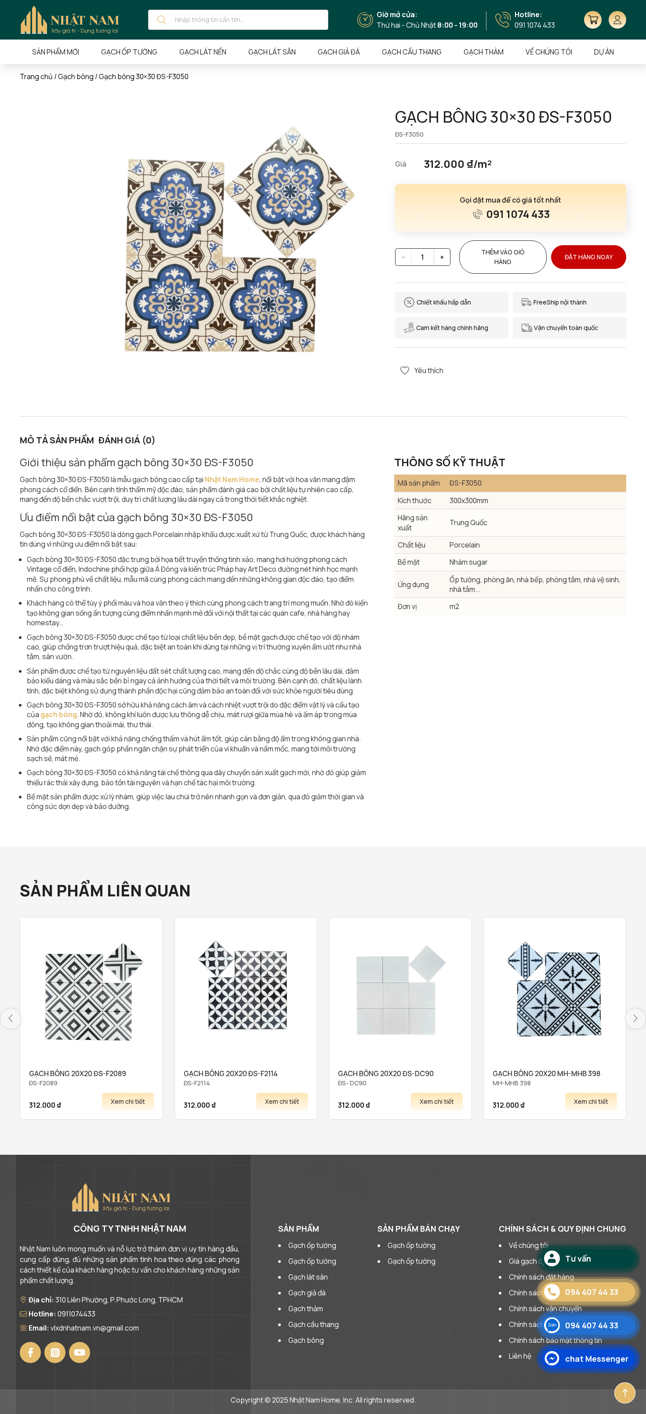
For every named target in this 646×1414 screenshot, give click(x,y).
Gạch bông (76, 76)
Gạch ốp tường (129, 52)
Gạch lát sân (272, 52)
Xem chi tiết (128, 1101)
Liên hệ (520, 1356)
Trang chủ (36, 76)
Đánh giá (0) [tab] (127, 440)
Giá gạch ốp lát (532, 1261)
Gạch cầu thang (412, 52)
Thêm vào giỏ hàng (502, 257)
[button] (10, 1018)
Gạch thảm (484, 52)
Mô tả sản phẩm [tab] (57, 440)
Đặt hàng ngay (589, 257)
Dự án (604, 52)
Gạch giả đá (339, 52)
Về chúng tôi (528, 1245)
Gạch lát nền (202, 52)
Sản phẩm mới (55, 52)
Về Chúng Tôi (549, 52)
